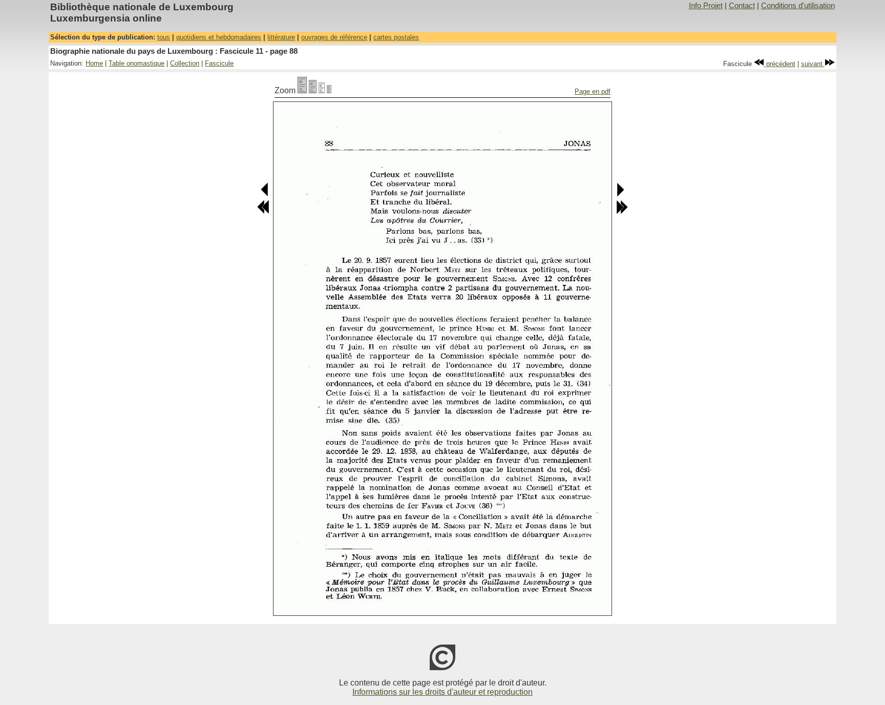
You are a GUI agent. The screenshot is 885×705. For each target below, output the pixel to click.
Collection (184, 63)
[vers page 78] (263, 212)
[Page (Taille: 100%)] (302, 90)
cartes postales (396, 37)
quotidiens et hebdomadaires (218, 37)
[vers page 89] (620, 194)
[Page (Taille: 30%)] (329, 90)
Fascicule (219, 63)
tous (163, 37)
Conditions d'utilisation (798, 6)
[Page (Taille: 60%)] (322, 90)
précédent (779, 64)
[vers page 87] (265, 194)
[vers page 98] (622, 212)
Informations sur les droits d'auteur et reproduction (442, 692)
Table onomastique (136, 63)
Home (94, 63)
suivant (813, 64)
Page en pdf (592, 91)
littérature (281, 37)
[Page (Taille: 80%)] (313, 90)
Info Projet (706, 6)
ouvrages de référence (334, 37)
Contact (742, 6)
